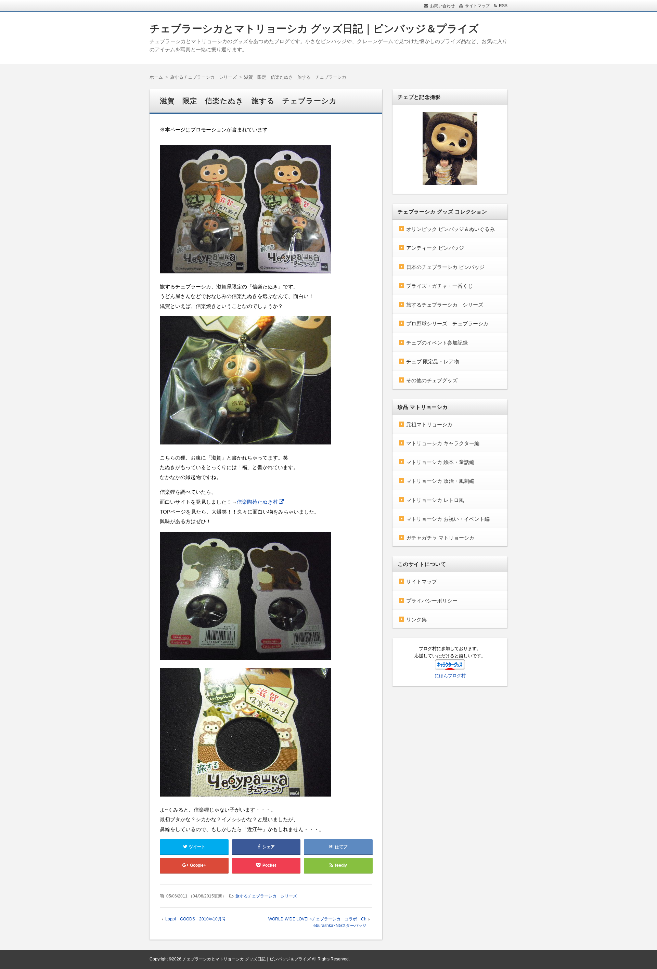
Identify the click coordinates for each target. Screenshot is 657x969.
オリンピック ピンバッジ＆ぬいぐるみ (450, 229)
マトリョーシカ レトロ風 (435, 500)
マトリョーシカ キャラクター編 (442, 443)
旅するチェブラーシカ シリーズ (266, 896)
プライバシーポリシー (432, 601)
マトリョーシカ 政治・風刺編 (440, 481)
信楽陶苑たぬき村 (257, 502)
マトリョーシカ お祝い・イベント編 (448, 519)
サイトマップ (477, 5)
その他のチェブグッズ (432, 380)
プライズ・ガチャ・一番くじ (439, 286)
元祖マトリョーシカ (429, 424)
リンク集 (416, 619)
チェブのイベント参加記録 (437, 343)
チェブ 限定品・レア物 (432, 361)
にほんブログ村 (450, 675)
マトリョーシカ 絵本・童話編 (440, 462)
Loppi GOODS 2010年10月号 (195, 919)
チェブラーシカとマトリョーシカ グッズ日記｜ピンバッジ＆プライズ (314, 28)
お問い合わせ (442, 5)
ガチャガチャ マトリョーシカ (440, 538)
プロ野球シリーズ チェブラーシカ (447, 323)
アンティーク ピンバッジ (435, 248)
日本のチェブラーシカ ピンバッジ (445, 267)
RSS (503, 5)
